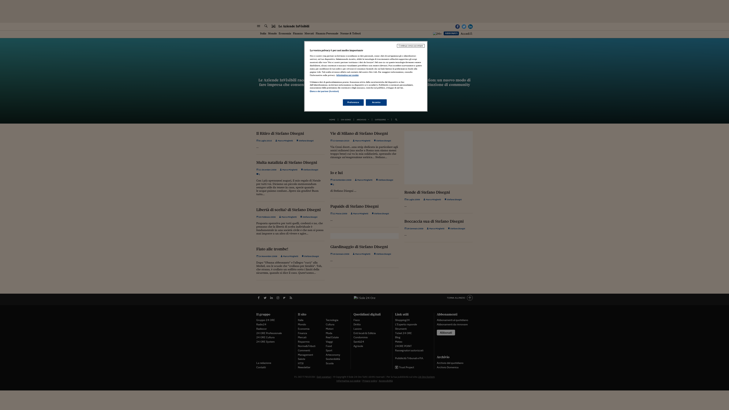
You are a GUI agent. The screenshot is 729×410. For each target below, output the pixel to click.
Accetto (376, 102)
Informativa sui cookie (347, 75)
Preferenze (353, 102)
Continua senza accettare (411, 46)
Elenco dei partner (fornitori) (324, 91)
